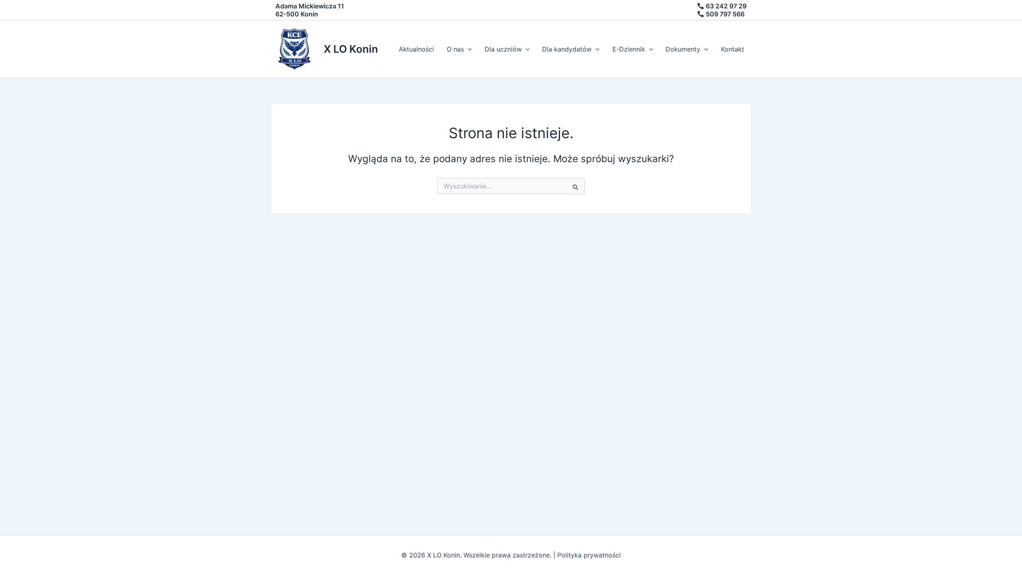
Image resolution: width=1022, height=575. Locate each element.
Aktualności (416, 49)
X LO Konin (351, 49)
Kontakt (732, 49)
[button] (468, 49)
